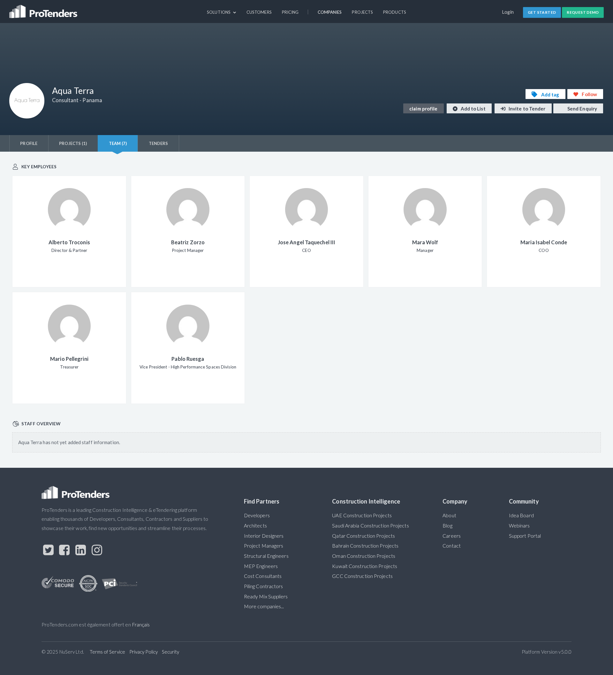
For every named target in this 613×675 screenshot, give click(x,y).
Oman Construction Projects (363, 556)
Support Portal (525, 536)
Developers (257, 515)
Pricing (290, 12)
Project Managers (264, 546)
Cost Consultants (263, 576)
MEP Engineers (261, 566)
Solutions (219, 12)
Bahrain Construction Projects (365, 546)
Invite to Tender (527, 108)
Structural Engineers (266, 556)
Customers (259, 12)
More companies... (264, 606)
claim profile (423, 108)
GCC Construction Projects (362, 576)
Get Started (542, 12)
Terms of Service (107, 652)
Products (394, 12)
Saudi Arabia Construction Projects (370, 525)
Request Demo (583, 12)
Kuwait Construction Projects (364, 566)
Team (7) (118, 143)
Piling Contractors (263, 586)
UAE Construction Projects (361, 515)
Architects (255, 525)
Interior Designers (264, 536)
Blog (447, 525)
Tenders (158, 143)
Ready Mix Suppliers (266, 596)
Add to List (473, 108)
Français (141, 624)
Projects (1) (73, 143)
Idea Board (521, 515)
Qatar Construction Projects (363, 536)
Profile (28, 143)
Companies (330, 12)
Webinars (519, 525)
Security (170, 652)
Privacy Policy (143, 652)
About (449, 515)
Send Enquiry (581, 108)
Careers (452, 536)
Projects (362, 12)
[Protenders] (44, 8)
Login (508, 12)
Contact (452, 546)
